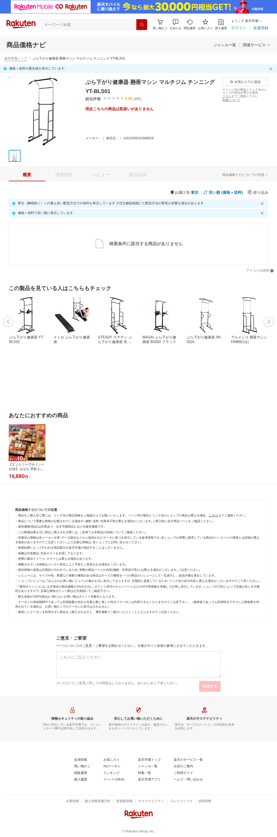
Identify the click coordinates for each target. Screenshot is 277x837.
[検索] (141, 24)
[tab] (27, 174)
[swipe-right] (268, 321)
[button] (176, 24)
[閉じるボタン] (271, 68)
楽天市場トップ (15, 58)
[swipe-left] (8, 321)
